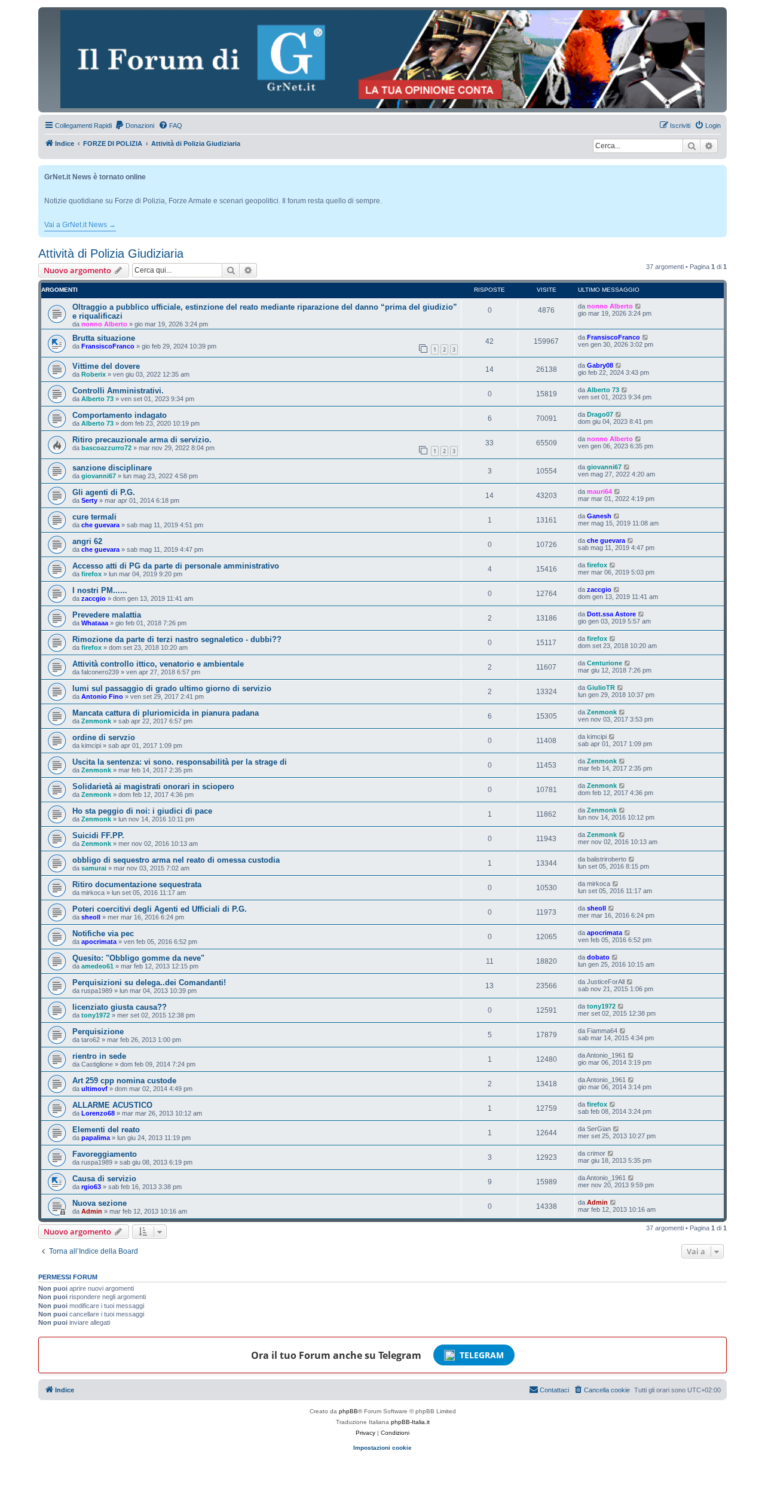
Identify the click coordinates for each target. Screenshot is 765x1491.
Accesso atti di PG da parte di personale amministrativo (175, 565)
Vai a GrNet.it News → (80, 225)
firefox (91, 574)
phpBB (348, 1411)
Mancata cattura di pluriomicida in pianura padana (165, 712)
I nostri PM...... (99, 590)
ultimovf (94, 1088)
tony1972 (95, 1015)
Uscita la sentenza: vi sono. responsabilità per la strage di (179, 761)
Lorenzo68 (98, 1113)
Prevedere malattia (106, 614)
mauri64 (599, 491)
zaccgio (93, 598)
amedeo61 (97, 966)
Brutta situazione (103, 338)
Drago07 (600, 414)
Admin (91, 1211)
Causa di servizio (104, 1178)
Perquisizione (98, 1031)
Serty (89, 500)
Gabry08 (600, 365)
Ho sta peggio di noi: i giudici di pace (142, 810)
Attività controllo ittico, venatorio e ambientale (158, 663)
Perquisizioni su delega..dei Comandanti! (149, 982)
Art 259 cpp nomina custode (124, 1080)
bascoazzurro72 (106, 447)
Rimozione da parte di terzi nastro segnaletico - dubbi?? (176, 639)
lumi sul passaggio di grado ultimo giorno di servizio (171, 688)
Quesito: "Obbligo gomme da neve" (138, 958)
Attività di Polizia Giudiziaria (110, 253)
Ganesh (599, 516)
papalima (95, 1137)
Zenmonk (96, 721)
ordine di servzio (103, 737)
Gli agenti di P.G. (103, 492)
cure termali (94, 516)
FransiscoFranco (107, 346)
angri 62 (87, 541)
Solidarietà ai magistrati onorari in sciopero (153, 786)
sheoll (90, 917)
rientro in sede (99, 1056)
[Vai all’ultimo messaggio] (638, 306)
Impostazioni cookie (382, 1447)
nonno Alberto (104, 324)
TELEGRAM (482, 1355)
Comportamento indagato (119, 415)
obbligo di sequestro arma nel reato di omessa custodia (176, 860)
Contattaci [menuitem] (554, 1390)
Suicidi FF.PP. (98, 835)
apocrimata (99, 941)
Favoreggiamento (104, 1154)
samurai (93, 868)
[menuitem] (134, 125)
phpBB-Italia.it (410, 1422)
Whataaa (94, 623)
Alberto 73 (97, 398)
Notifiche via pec (103, 933)
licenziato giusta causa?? (119, 1007)
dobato (598, 957)
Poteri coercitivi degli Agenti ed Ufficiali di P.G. (159, 909)
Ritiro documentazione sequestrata (136, 884)
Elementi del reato (106, 1129)
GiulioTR (601, 687)
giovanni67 (98, 475)
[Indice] (382, 59)
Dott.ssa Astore (611, 614)
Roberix (93, 374)
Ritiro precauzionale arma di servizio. (142, 439)
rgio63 (91, 1186)
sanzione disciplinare (112, 467)
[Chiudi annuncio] (719, 171)
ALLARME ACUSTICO (112, 1105)
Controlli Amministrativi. (118, 390)
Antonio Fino (102, 696)
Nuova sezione (99, 1203)
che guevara (100, 524)
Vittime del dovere (106, 366)
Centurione (604, 663)
